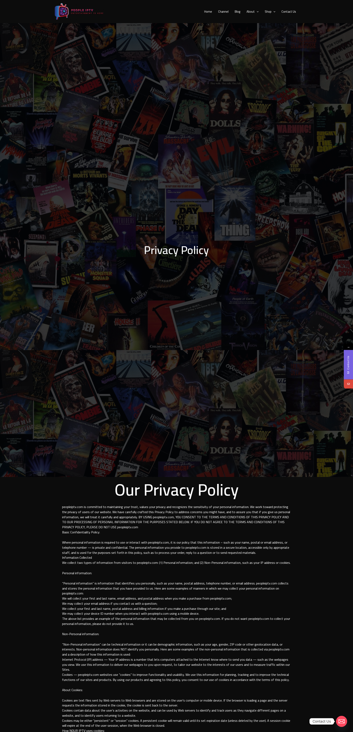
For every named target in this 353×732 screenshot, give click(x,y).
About (251, 12)
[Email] (348, 384)
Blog (237, 12)
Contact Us (289, 12)
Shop (268, 12)
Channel (223, 12)
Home (208, 12)
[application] (257, 11)
